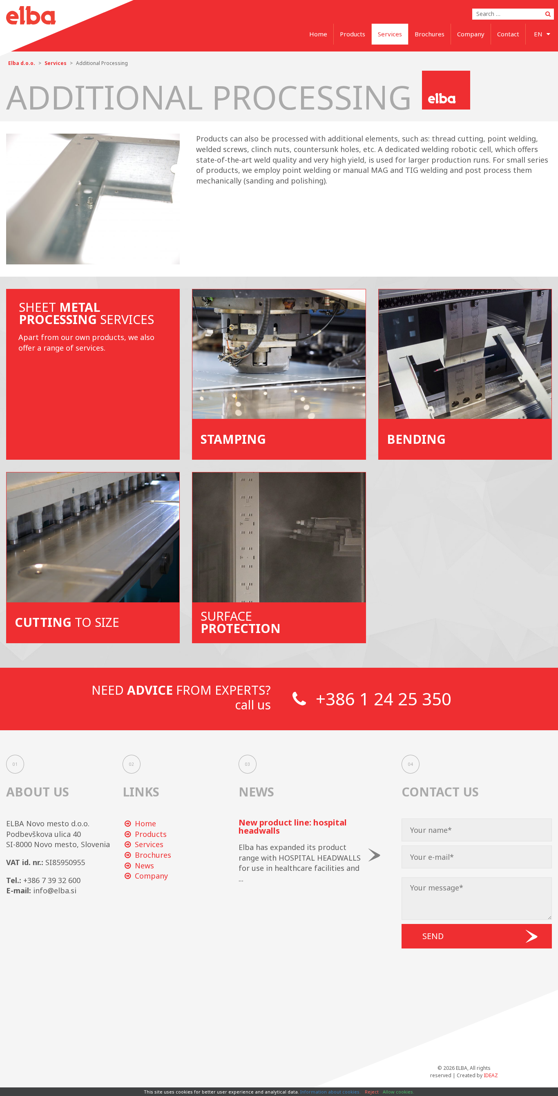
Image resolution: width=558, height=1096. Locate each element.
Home (318, 34)
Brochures (429, 34)
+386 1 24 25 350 (381, 698)
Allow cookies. (398, 1092)
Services (390, 34)
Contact (508, 34)
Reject (372, 1092)
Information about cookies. (330, 1092)
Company (470, 34)
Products (352, 34)
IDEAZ (491, 1075)
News (144, 865)
